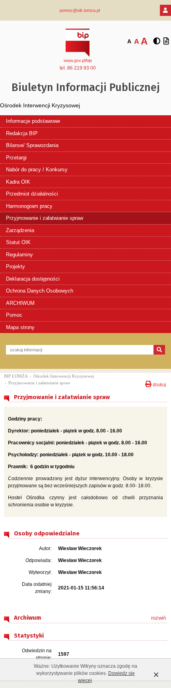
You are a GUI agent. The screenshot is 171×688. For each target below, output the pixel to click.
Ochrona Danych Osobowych (39, 291)
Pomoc (14, 315)
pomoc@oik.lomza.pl (80, 10)
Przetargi (16, 158)
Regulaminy (19, 255)
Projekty (15, 266)
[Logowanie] (165, 10)
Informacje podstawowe (33, 121)
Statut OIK (18, 242)
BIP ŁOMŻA (16, 376)
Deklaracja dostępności (33, 279)
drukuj (159, 384)
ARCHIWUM (20, 303)
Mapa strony (20, 327)
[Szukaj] (159, 350)
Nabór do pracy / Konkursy (37, 169)
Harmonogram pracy (29, 206)
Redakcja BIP (22, 133)
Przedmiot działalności (32, 194)
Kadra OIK (18, 182)
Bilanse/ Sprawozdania (32, 145)
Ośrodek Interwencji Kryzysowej (63, 376)
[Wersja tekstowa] (166, 41)
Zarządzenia (20, 230)
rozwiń (158, 618)
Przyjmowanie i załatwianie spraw (44, 218)
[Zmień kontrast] (156, 41)
